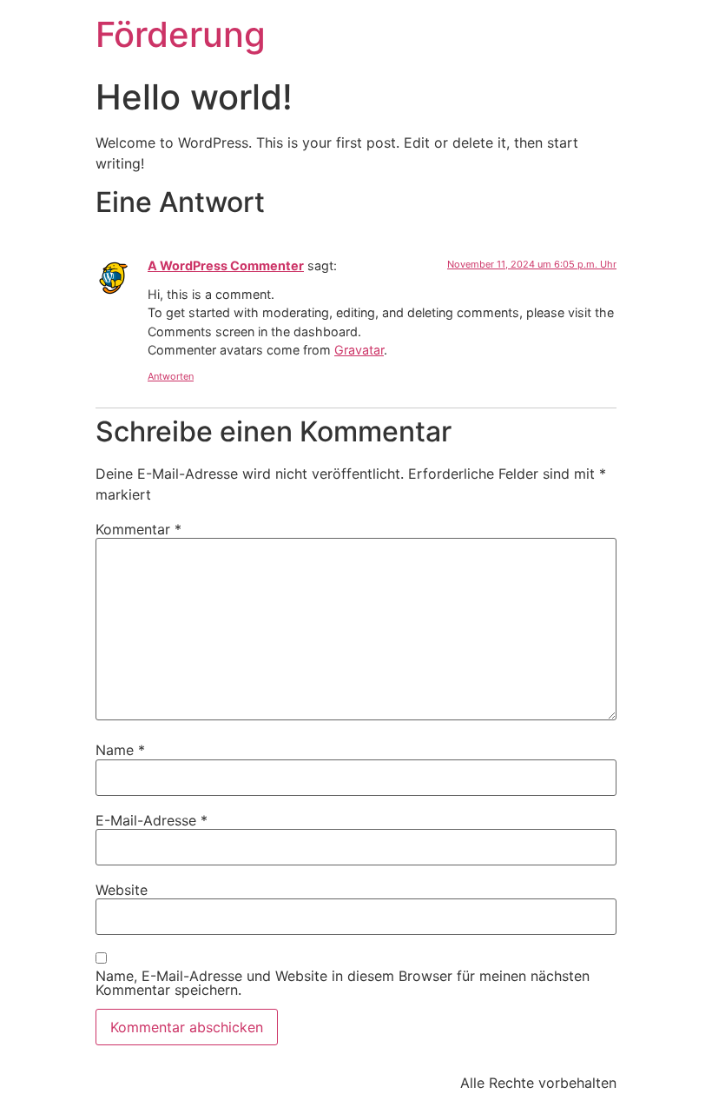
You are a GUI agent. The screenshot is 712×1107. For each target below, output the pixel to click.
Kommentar (138, 529)
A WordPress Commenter (226, 265)
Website (122, 890)
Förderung (181, 34)
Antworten (171, 376)
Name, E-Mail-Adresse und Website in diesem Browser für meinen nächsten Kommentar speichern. (343, 983)
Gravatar (359, 349)
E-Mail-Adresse (152, 820)
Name (120, 750)
